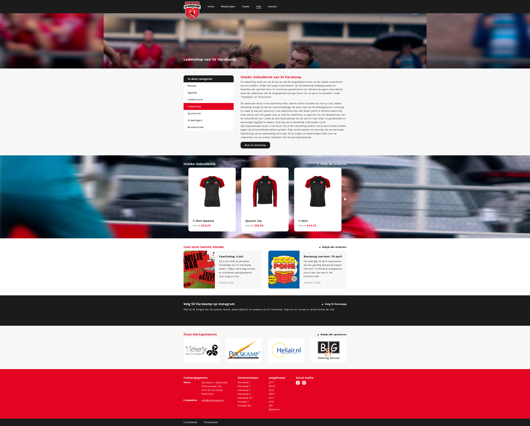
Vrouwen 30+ (244, 405)
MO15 (272, 386)
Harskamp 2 (244, 386)
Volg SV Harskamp (335, 304)
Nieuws (192, 85)
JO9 (270, 405)
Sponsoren (194, 113)
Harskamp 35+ (245, 397)
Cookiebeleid (190, 422)
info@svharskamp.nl (213, 400)
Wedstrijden (228, 6)
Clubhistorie (195, 99)
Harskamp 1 (244, 382)
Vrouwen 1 (243, 401)
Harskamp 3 (244, 390)
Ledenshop (194, 106)
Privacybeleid (210, 422)
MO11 (272, 393)
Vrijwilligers (195, 120)
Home (211, 6)
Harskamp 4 (244, 393)
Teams (245, 6)
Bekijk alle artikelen (334, 247)
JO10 (271, 401)
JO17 (271, 382)
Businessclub (196, 127)
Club (258, 6)
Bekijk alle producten (333, 164)
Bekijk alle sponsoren (333, 334)
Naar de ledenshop (255, 145)
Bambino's (274, 409)
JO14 (271, 390)
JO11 (271, 397)
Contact (272, 6)
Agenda (192, 92)
